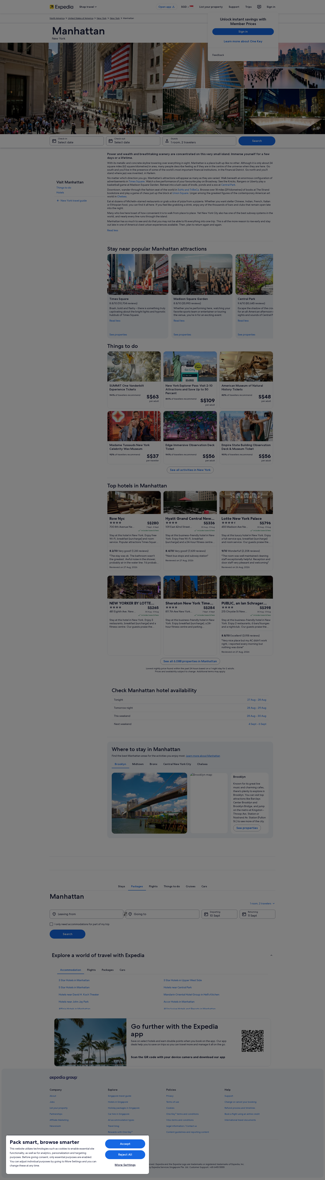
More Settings (125, 1165)
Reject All (125, 1154)
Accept (125, 1144)
